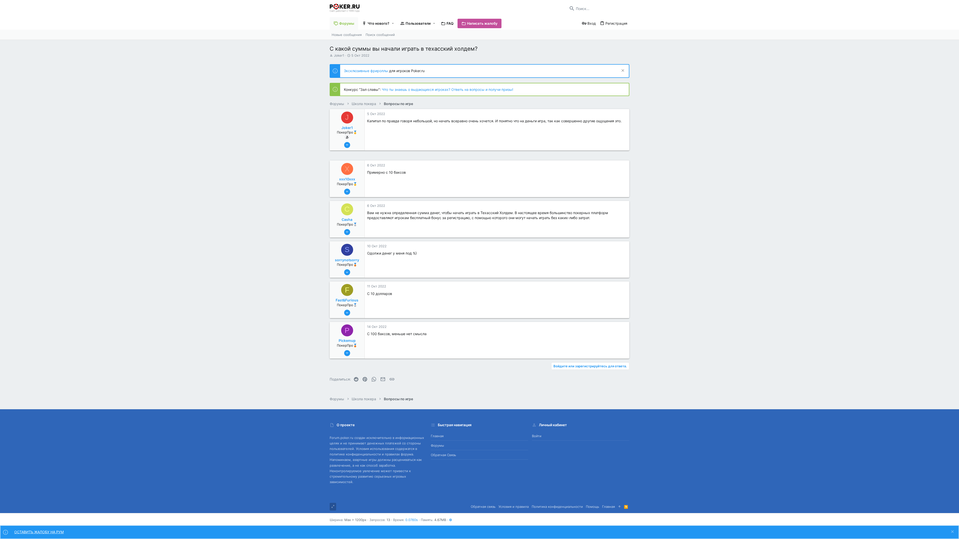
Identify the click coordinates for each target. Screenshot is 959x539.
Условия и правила (513, 507)
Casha (347, 219)
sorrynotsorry (347, 260)
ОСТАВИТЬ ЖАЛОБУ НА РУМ (39, 532)
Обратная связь (443, 455)
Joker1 (339, 55)
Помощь (592, 507)
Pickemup (347, 340)
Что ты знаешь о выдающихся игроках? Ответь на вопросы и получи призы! (447, 89)
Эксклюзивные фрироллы (366, 71)
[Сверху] (619, 506)
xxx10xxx (347, 179)
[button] (393, 23)
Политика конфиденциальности (557, 507)
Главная (437, 436)
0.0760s (411, 520)
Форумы (437, 445)
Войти (536, 436)
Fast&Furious (347, 300)
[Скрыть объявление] (622, 71)
